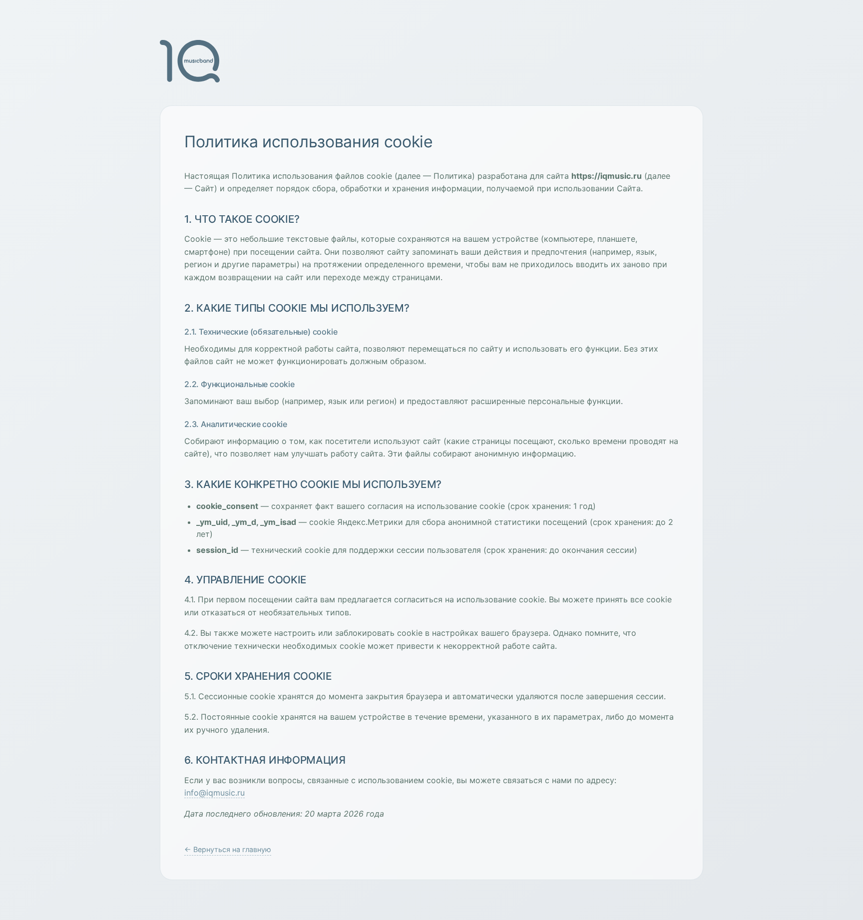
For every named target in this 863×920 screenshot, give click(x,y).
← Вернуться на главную (227, 849)
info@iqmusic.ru (214, 793)
